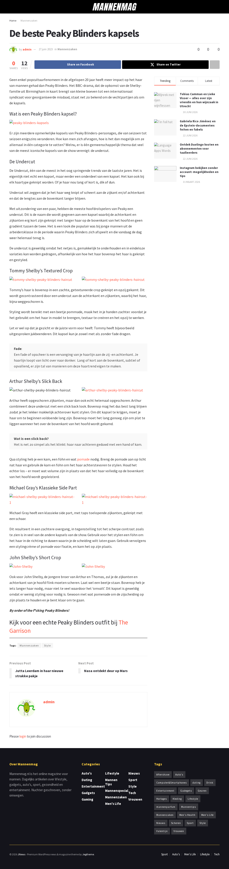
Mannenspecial (116, 790)
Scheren (176, 823)
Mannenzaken (29, 20)
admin (27, 49)
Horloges (161, 798)
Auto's (87, 773)
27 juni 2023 (46, 49)
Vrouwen (135, 799)
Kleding (177, 798)
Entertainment (93, 786)
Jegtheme (88, 854)
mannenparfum (165, 806)
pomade (83, 459)
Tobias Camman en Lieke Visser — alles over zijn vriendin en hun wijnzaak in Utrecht (199, 100)
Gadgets (88, 793)
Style (47, 645)
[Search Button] (218, 6)
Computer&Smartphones (171, 782)
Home (12, 20)
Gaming (87, 799)
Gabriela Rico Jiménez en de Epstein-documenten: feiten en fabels (198, 125)
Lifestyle (112, 773)
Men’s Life (190, 854)
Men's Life (113, 803)
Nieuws (134, 773)
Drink (209, 782)
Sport (132, 780)
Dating (87, 780)
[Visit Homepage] (114, 6)
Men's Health (187, 815)
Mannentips (188, 806)
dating (197, 782)
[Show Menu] (11, 6)
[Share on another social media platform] (215, 64)
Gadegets (186, 790)
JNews (21, 854)
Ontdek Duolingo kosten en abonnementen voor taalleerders (199, 149)
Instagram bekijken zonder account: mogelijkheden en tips (199, 172)
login (22, 736)
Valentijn (162, 831)
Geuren (202, 790)
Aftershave (163, 774)
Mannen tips (111, 782)
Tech (132, 793)
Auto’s (176, 854)
